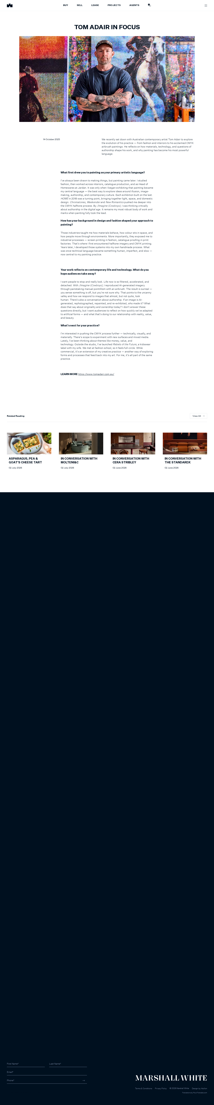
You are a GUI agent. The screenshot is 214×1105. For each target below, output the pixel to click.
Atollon (204, 1088)
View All (197, 416)
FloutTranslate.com (200, 1093)
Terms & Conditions (143, 1088)
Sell (80, 5)
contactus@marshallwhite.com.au (24, 1092)
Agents (134, 5)
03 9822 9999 (14, 1089)
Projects (114, 5)
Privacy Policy (161, 1088)
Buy (65, 5)
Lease (95, 5)
